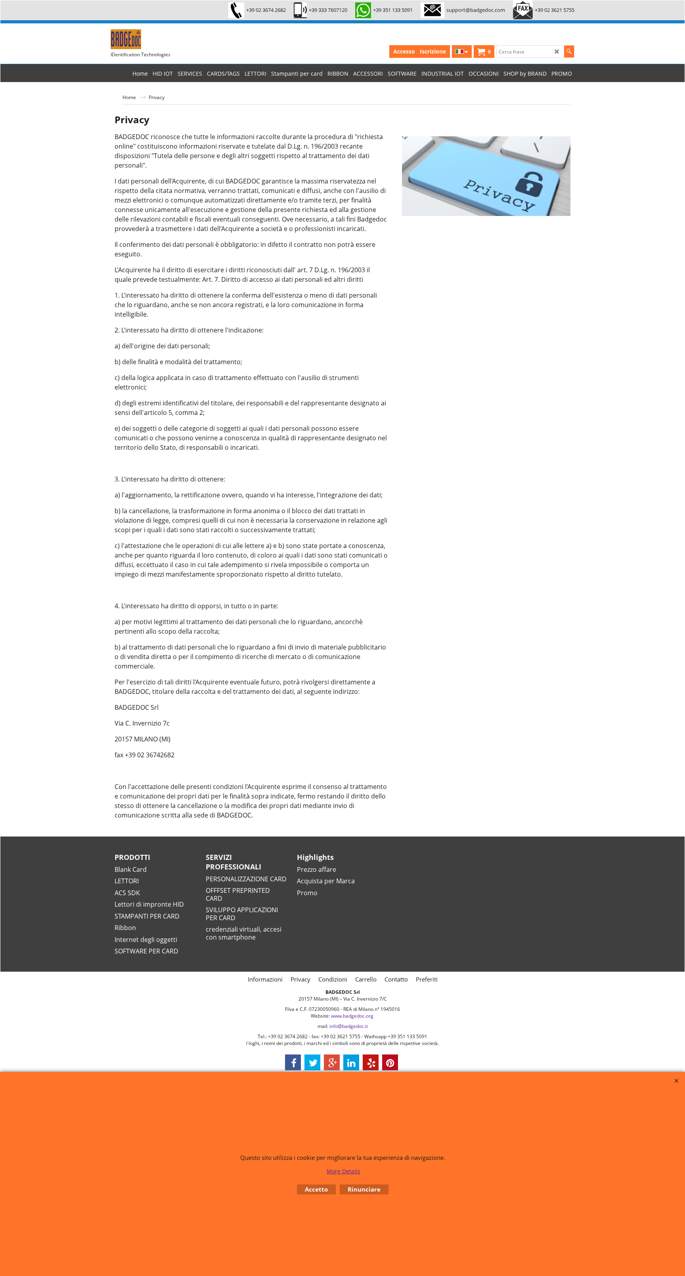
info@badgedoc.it (348, 1026)
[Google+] (332, 1062)
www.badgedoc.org (352, 1015)
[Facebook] (293, 1062)
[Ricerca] (569, 51)
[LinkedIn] (351, 1062)
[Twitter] (312, 1062)
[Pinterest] (390, 1062)
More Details (343, 1171)
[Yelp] (371, 1062)
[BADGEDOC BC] (170, 39)
